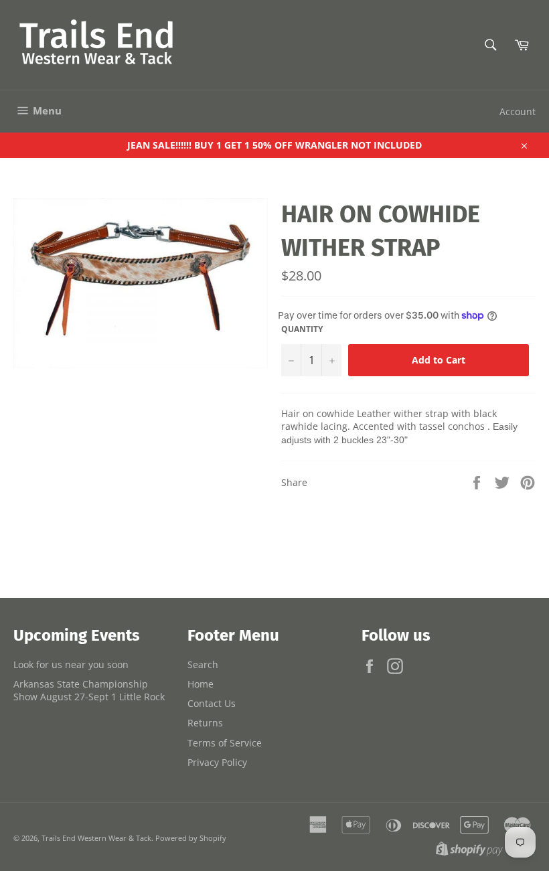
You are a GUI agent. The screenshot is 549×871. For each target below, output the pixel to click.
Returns (205, 722)
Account (517, 111)
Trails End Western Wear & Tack (96, 838)
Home (200, 684)
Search (202, 664)
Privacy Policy (217, 762)
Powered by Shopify (190, 838)
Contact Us (211, 703)
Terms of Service (224, 742)
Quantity (302, 329)
